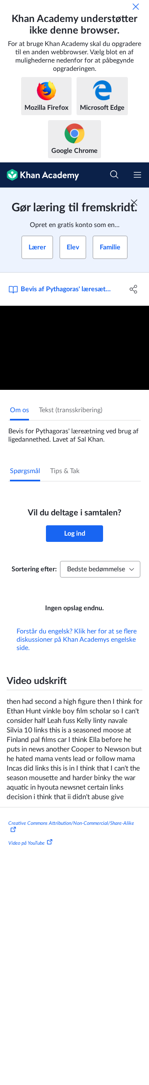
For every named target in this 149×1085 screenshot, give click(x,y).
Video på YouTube (26, 843)
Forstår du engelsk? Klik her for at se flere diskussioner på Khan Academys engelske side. (77, 639)
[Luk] (135, 6)
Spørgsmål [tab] (25, 471)
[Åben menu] (137, 175)
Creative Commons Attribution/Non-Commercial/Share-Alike (71, 823)
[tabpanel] (74, 432)
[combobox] (100, 569)
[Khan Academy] (39, 175)
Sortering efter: (34, 569)
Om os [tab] (19, 410)
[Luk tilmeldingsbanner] (134, 202)
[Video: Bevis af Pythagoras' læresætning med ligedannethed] (74, 348)
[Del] (134, 289)
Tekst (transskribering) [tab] (70, 410)
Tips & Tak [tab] (64, 471)
